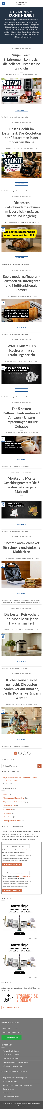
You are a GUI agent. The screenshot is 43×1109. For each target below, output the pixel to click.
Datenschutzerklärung (24, 850)
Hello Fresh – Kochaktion (11, 1055)
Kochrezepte (7, 809)
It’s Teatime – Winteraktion (12, 1066)
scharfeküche (33, 74)
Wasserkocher (8, 817)
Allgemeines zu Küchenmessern (14, 802)
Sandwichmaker (15, 602)
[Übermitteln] (40, 766)
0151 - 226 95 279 (13, 1028)
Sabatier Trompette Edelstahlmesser (15, 1062)
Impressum (7, 1093)
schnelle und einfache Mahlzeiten (30, 602)
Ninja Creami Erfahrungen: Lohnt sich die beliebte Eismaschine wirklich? (20, 779)
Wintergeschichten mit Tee (12, 821)
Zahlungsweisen (8, 1089)
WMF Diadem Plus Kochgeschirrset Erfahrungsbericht (21, 350)
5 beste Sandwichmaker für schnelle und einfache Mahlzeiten (21, 547)
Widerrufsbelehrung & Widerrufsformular (17, 1085)
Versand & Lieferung (10, 1081)
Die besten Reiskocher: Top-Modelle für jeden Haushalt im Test (21, 618)
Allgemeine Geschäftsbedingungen (15, 1078)
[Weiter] (29, 753)
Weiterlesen (21, 110)
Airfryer (5, 794)
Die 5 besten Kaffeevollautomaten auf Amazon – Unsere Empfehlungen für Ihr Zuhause (21, 417)
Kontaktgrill (7, 813)
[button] (3, 3)
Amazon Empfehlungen (11, 1051)
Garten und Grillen (9, 805)
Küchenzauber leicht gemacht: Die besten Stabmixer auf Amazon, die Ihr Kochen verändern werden (21, 689)
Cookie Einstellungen (11, 1037)
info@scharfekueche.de (14, 1032)
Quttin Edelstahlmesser (11, 1058)
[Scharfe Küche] (22, 3)
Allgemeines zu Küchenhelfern (22, 48)
